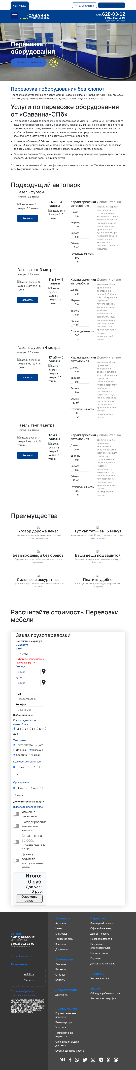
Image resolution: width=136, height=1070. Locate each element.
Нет (21, 767)
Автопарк (60, 923)
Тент (19, 745)
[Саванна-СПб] (35, 16)
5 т (33, 728)
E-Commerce (86, 5)
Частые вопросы (99, 978)
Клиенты (60, 979)
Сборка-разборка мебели (69, 1050)
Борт (40, 745)
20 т (15, 733)
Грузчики (95, 958)
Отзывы (60, 974)
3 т (26, 728)
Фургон (29, 745)
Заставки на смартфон (103, 998)
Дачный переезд (99, 933)
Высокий (37, 750)
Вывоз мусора (63, 1022)
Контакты (60, 944)
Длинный (21, 750)
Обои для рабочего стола (105, 993)
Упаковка (60, 1027)
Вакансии (60, 969)
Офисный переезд (100, 928)
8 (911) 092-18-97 (22, 943)
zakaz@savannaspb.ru (23, 956)
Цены (58, 928)
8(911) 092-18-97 (115, 18)
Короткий (22, 754)
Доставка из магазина (102, 963)
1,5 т (18, 728)
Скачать (29, 973)
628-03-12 (110, 14)
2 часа (34, 788)
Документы (61, 949)
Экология (60, 964)
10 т (41, 728)
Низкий (36, 754)
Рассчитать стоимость (29, 62)
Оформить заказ (29, 898)
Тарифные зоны (64, 938)
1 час (21, 788)
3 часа (19, 795)
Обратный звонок (112, 5)
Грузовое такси (99, 953)
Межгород (61, 933)
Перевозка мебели (101, 938)
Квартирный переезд (102, 923)
